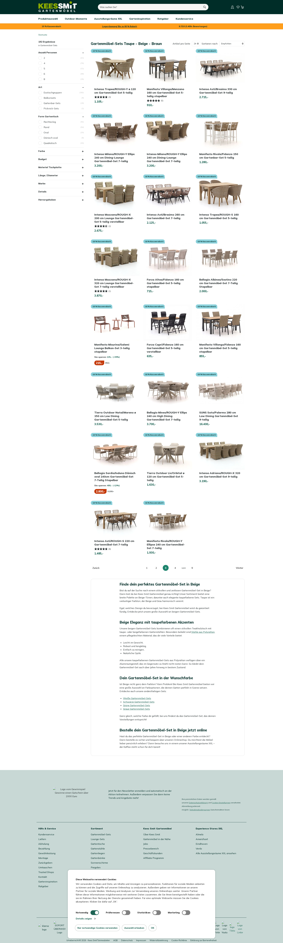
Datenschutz (127, 940)
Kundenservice (46, 834)
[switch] (126, 912)
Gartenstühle (98, 848)
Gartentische (98, 843)
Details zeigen (84, 918)
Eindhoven (202, 843)
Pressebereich (151, 848)
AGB (115, 940)
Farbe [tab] (41, 151)
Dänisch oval (51, 137)
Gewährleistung (46, 853)
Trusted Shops (46, 872)
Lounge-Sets (98, 839)
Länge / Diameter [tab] (48, 175)
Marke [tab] (41, 183)
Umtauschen (45, 867)
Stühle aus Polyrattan (203, 631)
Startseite (42, 35)
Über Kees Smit (151, 834)
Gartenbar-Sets (52, 103)
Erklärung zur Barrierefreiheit (203, 940)
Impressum (141, 940)
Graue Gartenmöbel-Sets (136, 708)
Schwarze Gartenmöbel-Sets (138, 701)
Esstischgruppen (53, 92)
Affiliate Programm (153, 858)
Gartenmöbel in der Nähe (157, 839)
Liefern (42, 839)
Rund (46, 127)
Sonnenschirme (99, 862)
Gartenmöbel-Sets (101, 834)
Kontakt (42, 876)
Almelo (199, 834)
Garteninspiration (47, 881)
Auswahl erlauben (134, 927)
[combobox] (149, 7)
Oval (46, 132)
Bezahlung (44, 848)
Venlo (199, 848)
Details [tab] (42, 191)
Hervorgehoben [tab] (47, 199)
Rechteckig (50, 121)
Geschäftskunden (152, 853)
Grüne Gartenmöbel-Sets (136, 705)
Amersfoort (202, 839)
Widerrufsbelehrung (159, 940)
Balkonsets (50, 97)
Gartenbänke (98, 858)
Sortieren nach (210, 43)
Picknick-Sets (51, 108)
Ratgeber (43, 886)
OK (152, 927)
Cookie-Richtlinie (179, 940)
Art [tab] (40, 87)
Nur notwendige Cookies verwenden (97, 927)
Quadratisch (50, 143)
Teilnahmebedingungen (199, 810)
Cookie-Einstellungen (221, 803)
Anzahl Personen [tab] (47, 52)
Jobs (145, 843)
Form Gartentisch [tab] (48, 116)
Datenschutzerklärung (198, 803)
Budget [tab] (42, 159)
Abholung (43, 843)
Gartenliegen (98, 853)
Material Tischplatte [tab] (49, 167)
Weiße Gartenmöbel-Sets (137, 698)
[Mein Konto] (232, 7)
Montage (43, 858)
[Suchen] (204, 7)
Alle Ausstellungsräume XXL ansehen (216, 853)
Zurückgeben (45, 862)
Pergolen (96, 867)
